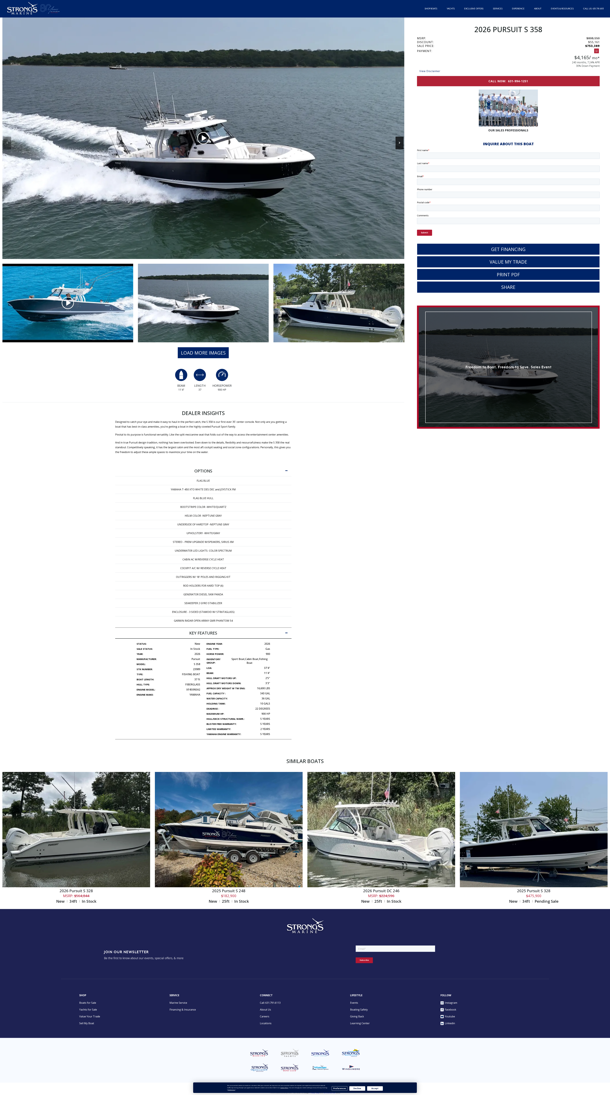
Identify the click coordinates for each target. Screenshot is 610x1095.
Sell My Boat (86, 1023)
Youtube (450, 1016)
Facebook (450, 1009)
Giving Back (357, 1016)
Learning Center (360, 1023)
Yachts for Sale (88, 1009)
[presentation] (7, 143)
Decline (357, 1088)
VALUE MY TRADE (508, 262)
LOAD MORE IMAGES (203, 353)
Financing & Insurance (182, 1009)
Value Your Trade (89, 1016)
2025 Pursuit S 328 (533, 890)
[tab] (203, 471)
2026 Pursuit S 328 (76, 890)
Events (354, 1002)
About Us (265, 1009)
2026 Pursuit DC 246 (381, 890)
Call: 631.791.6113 (270, 1002)
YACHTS (451, 8)
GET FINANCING (508, 249)
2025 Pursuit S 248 (228, 890)
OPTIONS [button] (203, 471)
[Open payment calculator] (596, 51)
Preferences (339, 1088)
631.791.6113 (598, 8)
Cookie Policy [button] (284, 1087)
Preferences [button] (231, 1090)
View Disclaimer (429, 71)
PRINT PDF (508, 274)
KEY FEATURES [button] (203, 633)
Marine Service (178, 1002)
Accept (374, 1088)
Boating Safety (359, 1009)
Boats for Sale (87, 1002)
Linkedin (450, 1023)
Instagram (451, 1002)
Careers (264, 1016)
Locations (265, 1023)
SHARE (508, 287)
